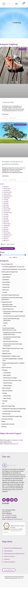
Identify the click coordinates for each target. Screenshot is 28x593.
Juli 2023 (5, 199)
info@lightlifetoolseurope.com (10, 444)
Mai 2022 (5, 218)
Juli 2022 (5, 214)
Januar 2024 (6, 190)
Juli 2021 (5, 227)
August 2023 (6, 198)
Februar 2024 (6, 188)
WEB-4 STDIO (20, 578)
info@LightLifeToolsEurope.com (14, 519)
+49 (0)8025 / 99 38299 (17, 440)
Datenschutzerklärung (9, 562)
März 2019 (6, 240)
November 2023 (7, 192)
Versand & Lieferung (9, 556)
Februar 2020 (6, 233)
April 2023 (6, 205)
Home (9, 23)
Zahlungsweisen (8, 551)
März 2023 (6, 207)
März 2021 (6, 231)
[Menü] (16, 4)
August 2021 (6, 225)
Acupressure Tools (8, 102)
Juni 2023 (5, 201)
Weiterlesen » (5, 114)
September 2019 (7, 235)
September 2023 (7, 196)
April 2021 (6, 229)
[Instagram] (8, 500)
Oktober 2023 (6, 194)
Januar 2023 (6, 211)
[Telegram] (16, 500)
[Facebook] (4, 500)
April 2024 (6, 186)
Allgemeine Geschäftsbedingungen (13, 548)
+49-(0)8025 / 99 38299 (10, 515)
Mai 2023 (5, 203)
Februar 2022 (6, 223)
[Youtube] (12, 500)
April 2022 (6, 220)
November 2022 (7, 212)
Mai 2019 (5, 238)
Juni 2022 (5, 216)
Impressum (7, 559)
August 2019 (6, 236)
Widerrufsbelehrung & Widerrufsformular (14, 553)
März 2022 (6, 222)
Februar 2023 (6, 209)
